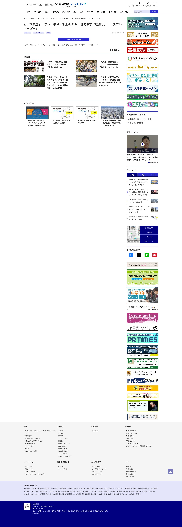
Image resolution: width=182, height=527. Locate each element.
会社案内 (60, 431)
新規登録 (148, 6)
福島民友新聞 (90, 488)
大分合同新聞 (77, 494)
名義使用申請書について (65, 456)
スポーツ (90, 12)
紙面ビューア (140, 6)
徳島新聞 (55, 494)
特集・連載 (112, 12)
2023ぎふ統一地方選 (31, 451)
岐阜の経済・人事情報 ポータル (34, 441)
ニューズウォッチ (30, 471)
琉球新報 (131, 494)
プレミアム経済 (29, 446)
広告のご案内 (62, 446)
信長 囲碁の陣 (130, 476)
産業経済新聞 (99, 488)
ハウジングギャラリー (132, 443)
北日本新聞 (93, 491)
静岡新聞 (79, 491)
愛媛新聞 (48, 494)
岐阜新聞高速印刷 (131, 431)
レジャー (44, 18)
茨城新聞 (133, 488)
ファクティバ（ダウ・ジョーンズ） (35, 474)
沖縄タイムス (124, 494)
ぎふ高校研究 (28, 436)
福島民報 (82, 488)
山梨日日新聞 (34, 491)
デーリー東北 (54, 488)
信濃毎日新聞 (43, 491)
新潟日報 (51, 491)
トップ (27, 12)
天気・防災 (124, 12)
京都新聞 (112, 491)
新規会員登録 (149, 228)
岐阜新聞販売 (129, 438)
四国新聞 (42, 494)
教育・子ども (101, 12)
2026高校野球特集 (30, 443)
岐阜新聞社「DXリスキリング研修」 (140, 119)
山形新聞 (69, 488)
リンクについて (62, 453)
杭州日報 (60, 466)
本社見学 (60, 436)
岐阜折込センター (131, 441)
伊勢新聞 (72, 491)
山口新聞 (26, 494)
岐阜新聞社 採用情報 (135, 123)
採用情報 (60, 433)
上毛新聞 (140, 488)
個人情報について (63, 451)
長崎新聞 (93, 494)
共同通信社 (129, 466)
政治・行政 (66, 12)
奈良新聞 (125, 491)
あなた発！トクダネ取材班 (32, 438)
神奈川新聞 (154, 488)
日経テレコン (28, 469)
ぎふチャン (95, 431)
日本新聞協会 (129, 469)
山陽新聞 (138, 491)
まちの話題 (55, 12)
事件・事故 (37, 12)
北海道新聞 (27, 488)
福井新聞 (106, 491)
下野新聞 (127, 488)
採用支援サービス (97, 474)
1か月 (153, 175)
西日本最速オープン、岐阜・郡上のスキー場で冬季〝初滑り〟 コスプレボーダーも (74, 18)
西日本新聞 (68, 494)
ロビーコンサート (63, 438)
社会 (46, 12)
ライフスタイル (39, 32)
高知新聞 (61, 494)
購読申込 (60, 441)
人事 (81, 12)
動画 (48, 32)
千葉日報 (146, 488)
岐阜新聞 (85, 491)
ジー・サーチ (28, 466)
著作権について (62, 448)
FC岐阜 (27, 448)
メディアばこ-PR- (97, 471)
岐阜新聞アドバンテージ (99, 469)
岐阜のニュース (34, 18)
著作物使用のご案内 (64, 443)
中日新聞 (57, 491)
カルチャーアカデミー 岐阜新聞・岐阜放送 (138, 446)
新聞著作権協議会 (131, 471)
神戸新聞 (119, 491)
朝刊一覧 (131, 6)
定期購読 (149, 232)
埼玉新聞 (26, 491)
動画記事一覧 (154, 162)
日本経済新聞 (108, 488)
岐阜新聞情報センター (132, 433)
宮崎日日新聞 (86, 494)
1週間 (143, 175)
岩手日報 (76, 488)
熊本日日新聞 (107, 494)
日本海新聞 (152, 491)
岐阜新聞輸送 (129, 436)
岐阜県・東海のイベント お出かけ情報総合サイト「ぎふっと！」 (41, 432)
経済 (75, 12)
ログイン (155, 6)
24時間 (132, 175)
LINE (147, 255)
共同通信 (138, 494)
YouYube (154, 255)
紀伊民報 (131, 491)
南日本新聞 (116, 494)
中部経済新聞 (65, 491)
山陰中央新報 (34, 494)
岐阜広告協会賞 (130, 474)
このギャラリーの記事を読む (74, 39)
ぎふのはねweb (96, 466)
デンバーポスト (62, 469)
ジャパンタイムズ (118, 488)
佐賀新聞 (99, 494)
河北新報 (40, 488)
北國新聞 (99, 491)
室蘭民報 (33, 488)
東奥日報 (46, 488)
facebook (131, 255)
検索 (154, 12)
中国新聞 (144, 491)
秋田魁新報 (63, 488)
